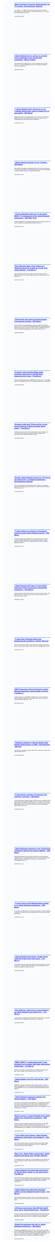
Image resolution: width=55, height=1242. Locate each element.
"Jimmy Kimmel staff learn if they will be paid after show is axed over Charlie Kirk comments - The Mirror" (30, 588)
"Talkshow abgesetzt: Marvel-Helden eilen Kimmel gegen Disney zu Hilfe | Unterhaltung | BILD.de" (32, 745)
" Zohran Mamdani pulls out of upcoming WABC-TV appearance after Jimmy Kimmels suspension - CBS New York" (32, 216)
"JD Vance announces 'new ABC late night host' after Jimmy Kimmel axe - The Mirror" (31, 1209)
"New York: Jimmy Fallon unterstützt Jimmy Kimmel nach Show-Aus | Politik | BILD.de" (32, 1155)
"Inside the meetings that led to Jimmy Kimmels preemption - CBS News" (30, 1225)
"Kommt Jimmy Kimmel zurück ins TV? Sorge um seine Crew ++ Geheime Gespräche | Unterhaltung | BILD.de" (32, 480)
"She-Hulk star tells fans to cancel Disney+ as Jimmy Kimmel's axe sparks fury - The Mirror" (31, 1012)
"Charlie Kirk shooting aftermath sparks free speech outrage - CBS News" (30, 320)
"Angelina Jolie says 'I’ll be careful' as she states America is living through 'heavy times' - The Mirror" (30, 426)
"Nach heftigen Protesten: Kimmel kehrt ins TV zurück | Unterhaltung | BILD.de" (32, 5)
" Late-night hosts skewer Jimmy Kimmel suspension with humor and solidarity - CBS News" (31, 1137)
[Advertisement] (32, 35)
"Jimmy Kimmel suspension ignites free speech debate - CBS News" (30, 1098)
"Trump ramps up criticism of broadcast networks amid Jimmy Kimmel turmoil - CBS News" (31, 533)
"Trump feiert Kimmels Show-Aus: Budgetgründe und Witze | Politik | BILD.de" (31, 640)
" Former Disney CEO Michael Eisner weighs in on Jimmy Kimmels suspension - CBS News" (31, 905)
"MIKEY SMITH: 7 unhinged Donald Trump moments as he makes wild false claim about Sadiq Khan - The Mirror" (32, 1064)
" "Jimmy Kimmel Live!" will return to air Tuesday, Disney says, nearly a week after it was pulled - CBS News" (31, 111)
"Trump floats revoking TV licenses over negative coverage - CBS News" (30, 796)
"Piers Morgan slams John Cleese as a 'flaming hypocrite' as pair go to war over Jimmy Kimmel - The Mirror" (31, 268)
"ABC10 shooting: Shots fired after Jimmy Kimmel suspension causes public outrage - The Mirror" (31, 691)
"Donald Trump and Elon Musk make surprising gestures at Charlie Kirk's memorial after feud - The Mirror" (28, 374)
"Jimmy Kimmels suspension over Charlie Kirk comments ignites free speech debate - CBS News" (32, 851)
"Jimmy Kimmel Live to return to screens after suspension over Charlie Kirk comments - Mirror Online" (30, 58)
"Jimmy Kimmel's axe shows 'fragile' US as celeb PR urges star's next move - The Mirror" (31, 959)
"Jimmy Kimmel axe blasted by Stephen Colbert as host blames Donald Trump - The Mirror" (32, 1192)
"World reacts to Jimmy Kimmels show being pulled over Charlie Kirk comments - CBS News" (32, 1118)
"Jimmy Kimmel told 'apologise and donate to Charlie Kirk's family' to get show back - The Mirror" (31, 1172)
